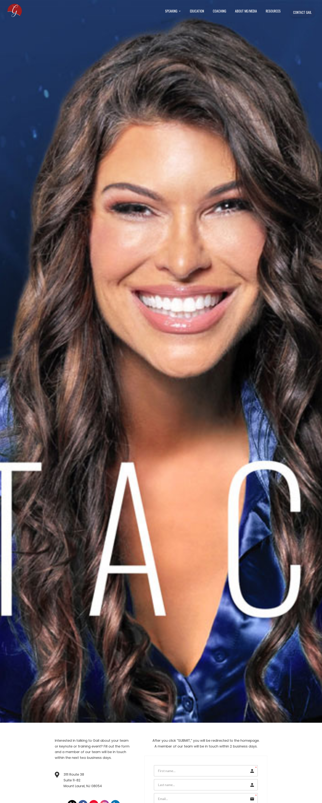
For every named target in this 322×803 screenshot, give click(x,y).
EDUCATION (197, 11)
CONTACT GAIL (302, 12)
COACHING (219, 11)
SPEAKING (171, 11)
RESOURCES (273, 11)
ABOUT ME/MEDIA (246, 11)
